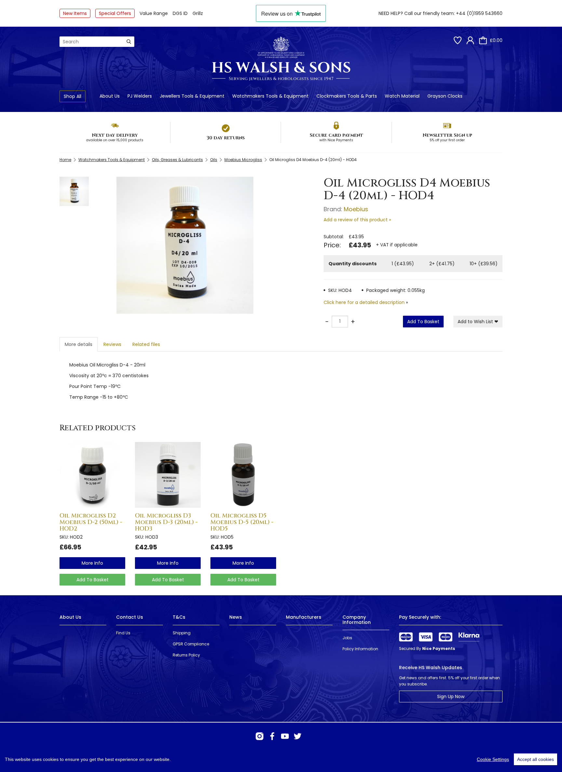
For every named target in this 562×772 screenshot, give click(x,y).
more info (92, 563)
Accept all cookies (535, 759)
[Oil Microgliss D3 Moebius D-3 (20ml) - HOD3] (168, 475)
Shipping (182, 633)
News (235, 617)
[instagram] (259, 736)
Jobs (347, 638)
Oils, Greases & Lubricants (177, 159)
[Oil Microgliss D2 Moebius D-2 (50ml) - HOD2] (92, 475)
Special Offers (115, 13)
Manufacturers (303, 617)
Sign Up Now (450, 696)
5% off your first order (447, 140)
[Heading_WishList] (458, 40)
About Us (110, 96)
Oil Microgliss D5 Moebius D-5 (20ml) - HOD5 (242, 522)
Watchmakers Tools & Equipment (270, 96)
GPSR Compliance (191, 644)
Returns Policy (186, 655)
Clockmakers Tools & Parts (346, 96)
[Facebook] (272, 736)
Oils (213, 159)
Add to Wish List (478, 321)
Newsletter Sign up (447, 135)
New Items (75, 13)
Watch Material (402, 96)
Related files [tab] (146, 344)
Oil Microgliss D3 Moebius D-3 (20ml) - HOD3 (166, 522)
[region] (281, 759)
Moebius (356, 209)
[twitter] (297, 736)
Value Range (154, 13)
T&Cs (179, 617)
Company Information (356, 619)
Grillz (198, 13)
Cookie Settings (493, 759)
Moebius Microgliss (243, 159)
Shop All (72, 96)
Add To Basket (423, 321)
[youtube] (285, 736)
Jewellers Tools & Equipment (192, 96)
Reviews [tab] (112, 344)
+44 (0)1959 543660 (479, 13)
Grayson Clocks (444, 96)
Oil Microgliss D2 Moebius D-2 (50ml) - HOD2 (91, 522)
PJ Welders (139, 96)
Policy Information (360, 649)
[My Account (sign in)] (470, 40)
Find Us (123, 633)
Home (65, 159)
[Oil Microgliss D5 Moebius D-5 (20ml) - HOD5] (243, 475)
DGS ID (180, 13)
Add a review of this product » (357, 219)
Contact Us (129, 617)
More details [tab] (78, 344)
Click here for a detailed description (364, 302)
